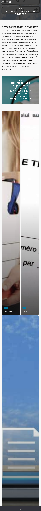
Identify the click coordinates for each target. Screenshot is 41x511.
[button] (39, 2)
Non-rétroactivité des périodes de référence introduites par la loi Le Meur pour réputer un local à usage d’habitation (20, 90)
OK (20, 509)
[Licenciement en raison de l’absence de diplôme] (11, 213)
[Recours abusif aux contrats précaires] (30, 213)
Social (20, 8)
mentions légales (34, 508)
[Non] (39, 508)
